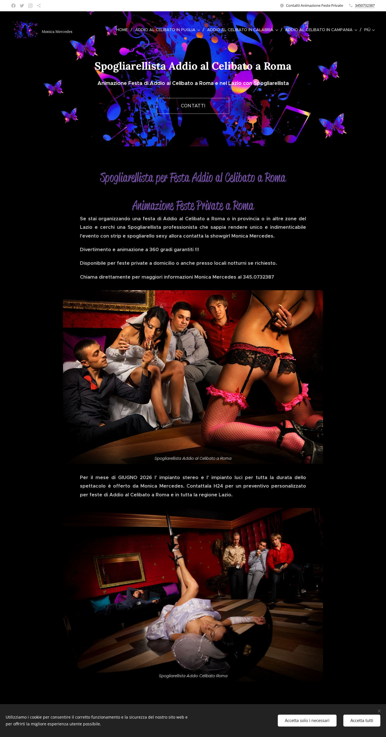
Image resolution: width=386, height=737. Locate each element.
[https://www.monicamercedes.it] (38, 5)
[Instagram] (30, 5)
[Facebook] (13, 5)
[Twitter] (21, 5)
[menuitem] (123, 30)
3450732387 (365, 5)
